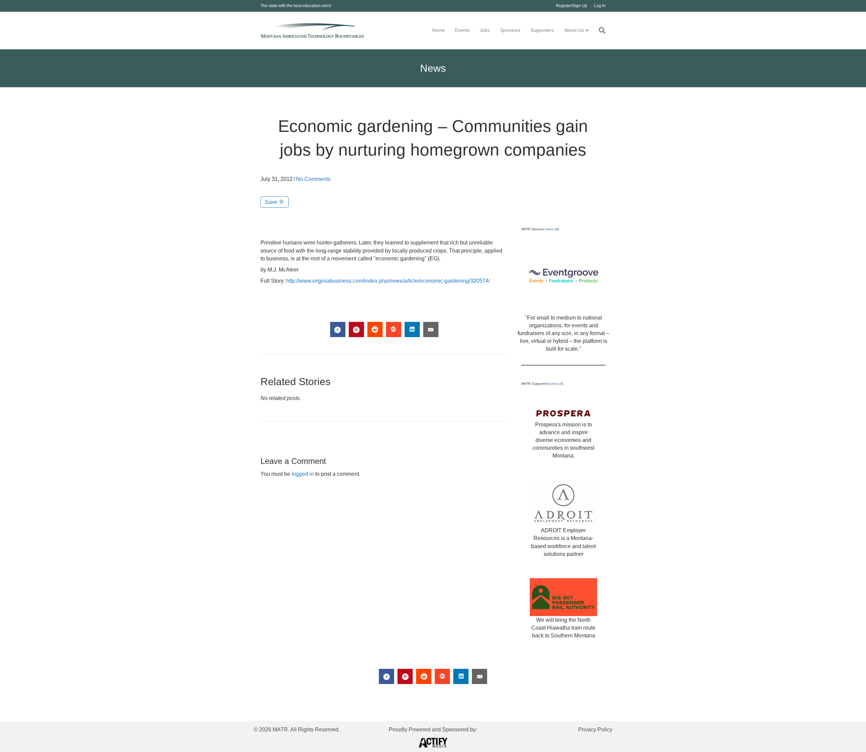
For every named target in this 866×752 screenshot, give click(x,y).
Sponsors (510, 30)
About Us (574, 30)
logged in (303, 474)
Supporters (542, 30)
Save (272, 202)
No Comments (313, 179)
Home (438, 30)
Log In (600, 5)
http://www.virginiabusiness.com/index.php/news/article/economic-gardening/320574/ (388, 281)
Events (462, 30)
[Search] (600, 30)
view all (552, 229)
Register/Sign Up (571, 5)
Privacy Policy (595, 729)
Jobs (485, 30)
